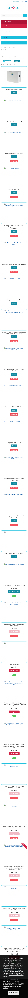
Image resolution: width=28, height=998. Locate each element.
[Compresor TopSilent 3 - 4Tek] (14, 541)
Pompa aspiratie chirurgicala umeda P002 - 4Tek (14, 370)
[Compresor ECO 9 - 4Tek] (14, 288)
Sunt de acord (13, 992)
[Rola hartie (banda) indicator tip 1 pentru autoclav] (14, 612)
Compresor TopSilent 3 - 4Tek (14, 553)
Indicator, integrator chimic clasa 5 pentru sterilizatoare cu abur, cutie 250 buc (14, 746)
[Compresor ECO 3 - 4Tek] (14, 430)
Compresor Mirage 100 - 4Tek (14, 153)
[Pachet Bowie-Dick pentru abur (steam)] (14, 573)
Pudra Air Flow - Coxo (14, 664)
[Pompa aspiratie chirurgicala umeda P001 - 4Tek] (14, 503)
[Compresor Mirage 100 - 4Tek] (14, 141)
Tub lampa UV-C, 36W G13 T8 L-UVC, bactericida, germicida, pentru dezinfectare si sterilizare (14, 950)
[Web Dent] (14, 7)
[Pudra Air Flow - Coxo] (14, 652)
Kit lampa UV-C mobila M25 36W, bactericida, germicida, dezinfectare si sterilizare (14, 227)
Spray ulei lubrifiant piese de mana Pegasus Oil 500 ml (14, 787)
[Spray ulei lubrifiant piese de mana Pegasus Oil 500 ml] (14, 774)
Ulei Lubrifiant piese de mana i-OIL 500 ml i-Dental (14, 827)
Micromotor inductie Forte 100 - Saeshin (14, 264)
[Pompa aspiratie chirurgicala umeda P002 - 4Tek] (14, 357)
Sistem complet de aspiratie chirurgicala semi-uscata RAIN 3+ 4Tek (14, 332)
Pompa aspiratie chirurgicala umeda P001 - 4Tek (14, 516)
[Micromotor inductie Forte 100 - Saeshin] (14, 252)
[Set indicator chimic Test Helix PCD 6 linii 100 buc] (14, 896)
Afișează (3, 57)
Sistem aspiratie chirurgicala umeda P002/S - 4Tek (14, 479)
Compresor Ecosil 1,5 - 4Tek (14, 121)
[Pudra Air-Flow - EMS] (14, 177)
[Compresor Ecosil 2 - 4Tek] (14, 77)
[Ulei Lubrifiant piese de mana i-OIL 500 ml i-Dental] (14, 814)
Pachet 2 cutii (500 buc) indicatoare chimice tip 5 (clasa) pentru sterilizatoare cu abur (14, 868)
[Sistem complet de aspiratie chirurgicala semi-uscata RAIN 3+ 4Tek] (14, 320)
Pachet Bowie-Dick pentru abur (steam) (14, 585)
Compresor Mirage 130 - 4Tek (14, 407)
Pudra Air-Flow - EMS (14, 189)
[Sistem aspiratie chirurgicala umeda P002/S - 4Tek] (14, 466)
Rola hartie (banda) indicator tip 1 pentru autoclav (14, 625)
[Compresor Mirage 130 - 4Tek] (14, 394)
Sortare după (4, 54)
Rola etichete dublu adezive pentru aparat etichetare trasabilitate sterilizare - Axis (14, 704)
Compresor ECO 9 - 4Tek (14, 300)
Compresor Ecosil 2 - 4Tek (14, 89)
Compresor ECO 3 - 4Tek (14, 442)
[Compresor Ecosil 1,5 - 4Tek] (14, 109)
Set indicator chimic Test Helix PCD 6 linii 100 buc (14, 909)
